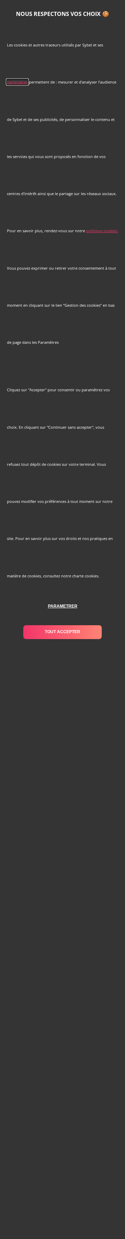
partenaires (17, 82)
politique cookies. (102, 230)
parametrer (62, 606)
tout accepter (62, 631)
